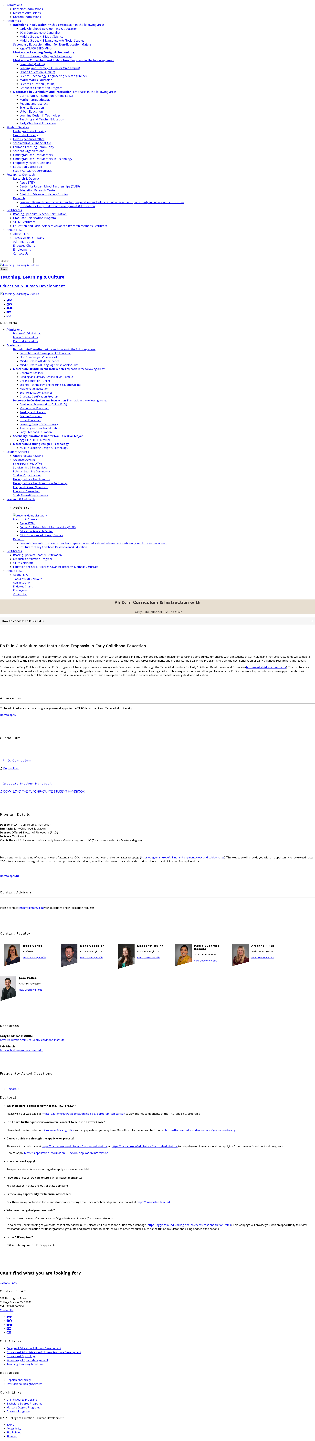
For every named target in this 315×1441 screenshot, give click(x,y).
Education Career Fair (27, 167)
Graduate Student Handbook (27, 783)
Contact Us (20, 253)
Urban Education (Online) (37, 72)
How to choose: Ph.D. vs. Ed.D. (157, 621)
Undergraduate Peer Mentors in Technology (42, 159)
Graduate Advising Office (59, 1130)
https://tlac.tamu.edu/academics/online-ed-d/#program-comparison (83, 1113)
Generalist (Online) (32, 64)
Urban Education (32, 111)
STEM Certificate (24, 222)
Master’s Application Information (44, 1153)
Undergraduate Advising (29, 131)
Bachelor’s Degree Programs (24, 1403)
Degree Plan (11, 768)
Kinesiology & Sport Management (27, 1360)
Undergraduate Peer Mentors (33, 155)
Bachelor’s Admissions (28, 9)
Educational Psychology (21, 1356)
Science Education (32, 107)
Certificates (14, 551)
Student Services (18, 452)
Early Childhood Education (38, 123)
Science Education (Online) (37, 84)
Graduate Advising (25, 135)
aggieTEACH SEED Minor (36, 48)
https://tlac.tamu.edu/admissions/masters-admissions (74, 1146)
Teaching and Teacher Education (42, 119)
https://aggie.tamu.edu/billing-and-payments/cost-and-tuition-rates (182, 857)
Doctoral (13, 1089)
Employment (22, 249)
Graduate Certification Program (41, 88)
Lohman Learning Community (33, 147)
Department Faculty (19, 1380)
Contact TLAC (8, 1282)
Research (19, 198)
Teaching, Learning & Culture (32, 277)
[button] (8, 323)
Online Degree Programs (22, 1399)
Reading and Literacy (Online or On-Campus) (50, 68)
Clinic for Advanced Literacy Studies (44, 194)
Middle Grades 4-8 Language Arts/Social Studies (52, 40)
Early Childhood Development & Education (49, 29)
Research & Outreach (27, 178)
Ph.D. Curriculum (17, 760)
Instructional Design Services (24, 1384)
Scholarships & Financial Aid (32, 143)
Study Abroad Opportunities (32, 171)
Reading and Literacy (34, 103)
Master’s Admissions (27, 13)
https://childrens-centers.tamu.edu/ (21, 1050)
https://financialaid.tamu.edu (154, 1202)
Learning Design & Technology (40, 115)
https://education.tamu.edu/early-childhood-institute (32, 1040)
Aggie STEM (27, 182)
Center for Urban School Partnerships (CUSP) (50, 186)
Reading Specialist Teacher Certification (40, 214)
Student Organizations (28, 151)
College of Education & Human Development (34, 1348)
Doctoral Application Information (88, 1153)
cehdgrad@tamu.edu (31, 908)
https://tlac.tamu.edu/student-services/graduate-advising (200, 1130)
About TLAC (21, 234)
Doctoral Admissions (27, 17)
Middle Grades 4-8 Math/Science (42, 36)
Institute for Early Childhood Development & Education (57, 206)
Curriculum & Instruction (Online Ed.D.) (46, 96)
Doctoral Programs (18, 1411)
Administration (23, 242)
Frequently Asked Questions (32, 163)
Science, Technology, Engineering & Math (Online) (53, 76)
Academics (14, 345)
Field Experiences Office (28, 139)
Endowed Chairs (24, 245)
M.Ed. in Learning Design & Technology (46, 56)
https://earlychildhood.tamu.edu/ (266, 667)
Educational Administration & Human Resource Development (44, 1352)
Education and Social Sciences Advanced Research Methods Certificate (60, 226)
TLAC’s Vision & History (28, 238)
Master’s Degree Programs (23, 1407)
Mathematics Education (36, 80)
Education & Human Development (32, 286)
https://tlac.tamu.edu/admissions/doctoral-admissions (145, 1146)
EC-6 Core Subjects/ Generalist (40, 33)
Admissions (14, 329)
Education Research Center (38, 190)
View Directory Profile (34, 957)
